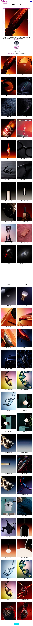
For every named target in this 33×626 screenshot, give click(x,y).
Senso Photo (16, 49)
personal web (16, 47)
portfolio (11, 53)
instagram (16, 48)
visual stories (20, 53)
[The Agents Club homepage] (4, 2)
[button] (19, 2)
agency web (16, 46)
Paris (14, 51)
